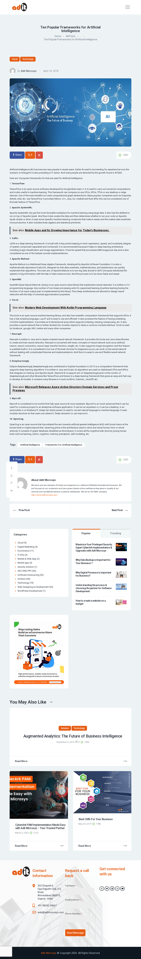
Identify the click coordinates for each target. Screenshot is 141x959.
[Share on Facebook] (11, 469)
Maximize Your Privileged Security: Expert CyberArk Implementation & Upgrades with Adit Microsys (94, 547)
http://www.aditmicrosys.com (44, 495)
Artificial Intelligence (30, 445)
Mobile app (23, 562)
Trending (115, 533)
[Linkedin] (112, 888)
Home (58, 36)
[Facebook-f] (102, 888)
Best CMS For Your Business (96, 819)
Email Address (73, 900)
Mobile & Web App (27, 559)
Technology (27, 59)
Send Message (75, 932)
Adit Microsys (28, 71)
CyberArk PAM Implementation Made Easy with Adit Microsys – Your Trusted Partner (40, 826)
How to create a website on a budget (91, 602)
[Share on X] (11, 476)
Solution (22, 579)
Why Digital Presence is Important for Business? (93, 574)
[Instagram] (117, 888)
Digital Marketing (26, 547)
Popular (86, 533)
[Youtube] (122, 888)
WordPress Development (30, 591)
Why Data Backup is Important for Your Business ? (93, 561)
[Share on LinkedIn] (11, 491)
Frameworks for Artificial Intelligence (63, 445)
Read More (21, 761)
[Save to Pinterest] (11, 483)
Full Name (70, 886)
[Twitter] (107, 888)
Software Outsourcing (28, 575)
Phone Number (73, 914)
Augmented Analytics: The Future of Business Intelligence (72, 736)
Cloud (14, 59)
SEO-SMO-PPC (25, 571)
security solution (26, 567)
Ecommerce (23, 550)
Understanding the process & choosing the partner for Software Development (94, 588)
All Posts (70, 36)
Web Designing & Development (33, 587)
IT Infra (21, 555)
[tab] (86, 533)
